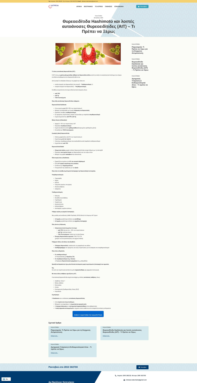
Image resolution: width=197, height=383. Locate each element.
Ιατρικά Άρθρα (136, 44)
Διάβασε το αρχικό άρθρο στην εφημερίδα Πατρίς (88, 315)
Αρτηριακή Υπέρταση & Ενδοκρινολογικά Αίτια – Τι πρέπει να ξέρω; (140, 83)
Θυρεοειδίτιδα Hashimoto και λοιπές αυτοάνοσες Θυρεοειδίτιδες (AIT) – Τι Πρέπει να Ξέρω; (140, 66)
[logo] (53, 5)
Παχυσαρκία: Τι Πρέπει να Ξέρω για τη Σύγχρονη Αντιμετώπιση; (140, 50)
